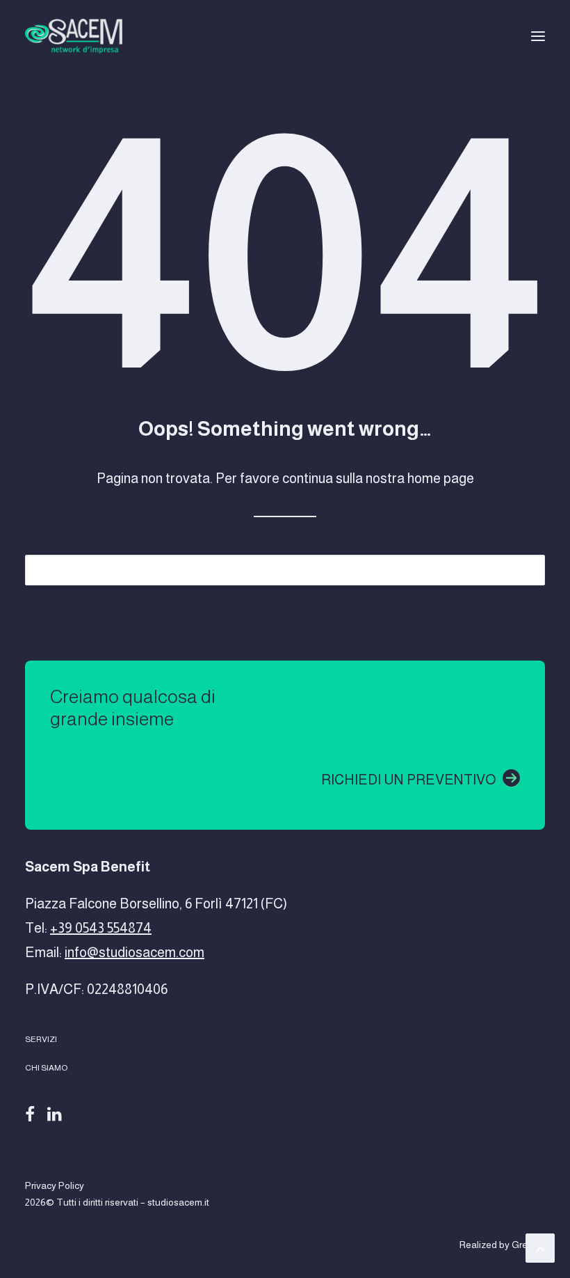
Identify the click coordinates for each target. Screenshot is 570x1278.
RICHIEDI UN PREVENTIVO (408, 779)
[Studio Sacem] (73, 36)
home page (440, 478)
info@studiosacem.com (134, 952)
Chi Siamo (46, 1068)
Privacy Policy (54, 1185)
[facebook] (30, 1111)
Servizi (41, 1039)
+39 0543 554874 (101, 928)
